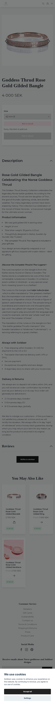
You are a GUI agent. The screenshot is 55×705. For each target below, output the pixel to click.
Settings (27, 698)
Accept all (27, 692)
